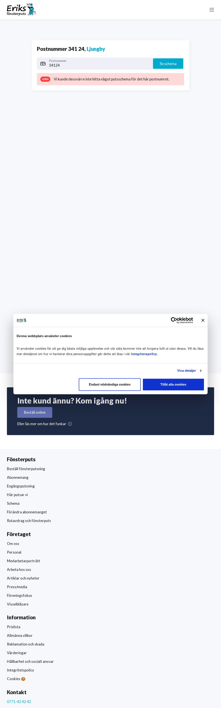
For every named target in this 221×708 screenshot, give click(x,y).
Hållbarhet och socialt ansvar (30, 661)
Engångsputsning (21, 486)
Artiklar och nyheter (23, 578)
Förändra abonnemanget (27, 512)
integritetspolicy (144, 354)
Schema (13, 503)
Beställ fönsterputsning (26, 468)
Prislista (13, 627)
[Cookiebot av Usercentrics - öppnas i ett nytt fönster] (174, 320)
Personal (14, 552)
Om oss (13, 543)
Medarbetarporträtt (23, 561)
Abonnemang (17, 477)
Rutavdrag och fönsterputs (29, 520)
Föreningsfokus (19, 595)
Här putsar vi (17, 494)
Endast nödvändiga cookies (110, 384)
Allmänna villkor (20, 635)
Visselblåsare (17, 604)
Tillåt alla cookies (173, 384)
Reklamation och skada (25, 644)
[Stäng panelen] (202, 320)
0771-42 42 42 (19, 701)
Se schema (168, 63)
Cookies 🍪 (16, 678)
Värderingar (17, 652)
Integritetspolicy (20, 670)
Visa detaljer (186, 370)
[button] (212, 10)
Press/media (17, 587)
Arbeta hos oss (19, 569)
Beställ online (35, 412)
